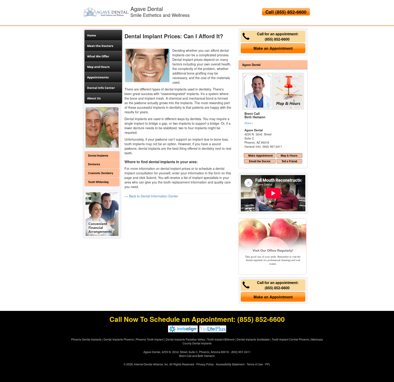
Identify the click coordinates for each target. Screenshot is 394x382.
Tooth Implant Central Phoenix (290, 339)
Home (91, 35)
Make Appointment (260, 155)
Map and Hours (98, 67)
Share (247, 123)
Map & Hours (289, 155)
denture (138, 128)
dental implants (176, 89)
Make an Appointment (273, 48)
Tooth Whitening (98, 182)
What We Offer (98, 56)
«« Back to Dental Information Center (151, 196)
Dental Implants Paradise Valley (185, 339)
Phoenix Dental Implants (86, 339)
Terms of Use (255, 364)
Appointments (98, 77)
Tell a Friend (289, 161)
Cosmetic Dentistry (100, 173)
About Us (94, 98)
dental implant (171, 168)
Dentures (94, 164)
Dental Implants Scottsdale (253, 339)
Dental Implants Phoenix (119, 339)
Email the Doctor (260, 161)
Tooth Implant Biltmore (221, 339)
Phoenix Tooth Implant (149, 339)
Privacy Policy (205, 364)
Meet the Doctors (100, 46)
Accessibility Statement (230, 364)
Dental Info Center (101, 88)
